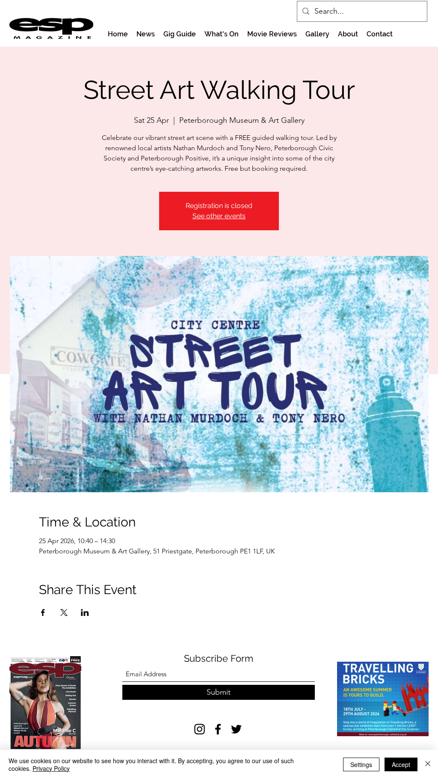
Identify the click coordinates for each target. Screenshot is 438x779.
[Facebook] (218, 729)
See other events (219, 216)
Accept (401, 764)
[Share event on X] (64, 612)
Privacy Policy (51, 768)
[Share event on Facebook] (43, 612)
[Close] (428, 764)
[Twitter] (236, 729)
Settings (361, 764)
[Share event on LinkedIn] (85, 612)
